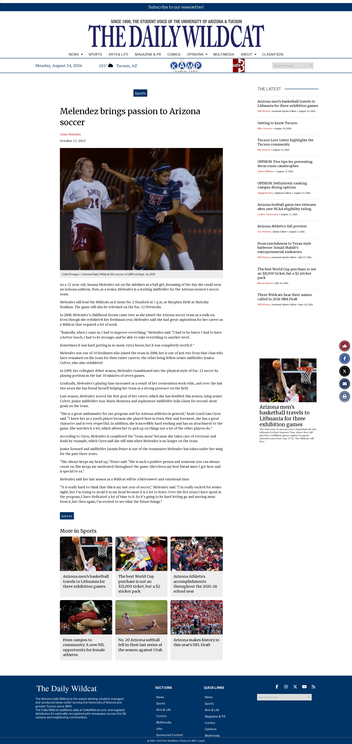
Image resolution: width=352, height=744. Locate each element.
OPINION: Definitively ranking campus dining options (282, 185)
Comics (173, 54)
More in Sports (78, 531)
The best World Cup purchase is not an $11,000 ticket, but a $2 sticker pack (286, 273)
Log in (201, 740)
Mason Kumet (265, 283)
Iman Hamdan (70, 134)
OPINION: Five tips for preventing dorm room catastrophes (284, 164)
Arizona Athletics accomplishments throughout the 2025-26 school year (195, 584)
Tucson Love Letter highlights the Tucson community (285, 142)
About (246, 54)
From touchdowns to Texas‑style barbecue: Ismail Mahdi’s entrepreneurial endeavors (284, 247)
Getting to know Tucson (277, 123)
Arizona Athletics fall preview (282, 226)
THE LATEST (269, 89)
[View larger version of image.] (141, 209)
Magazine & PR (148, 54)
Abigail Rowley (265, 192)
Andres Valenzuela (267, 214)
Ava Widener (264, 231)
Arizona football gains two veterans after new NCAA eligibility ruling (286, 207)
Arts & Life (118, 54)
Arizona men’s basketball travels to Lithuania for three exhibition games (287, 103)
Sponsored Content (169, 735)
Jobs (159, 728)
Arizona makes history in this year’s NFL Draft (196, 642)
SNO (193, 740)
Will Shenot (263, 111)
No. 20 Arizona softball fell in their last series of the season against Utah (140, 645)
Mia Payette (263, 149)
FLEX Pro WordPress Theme (172, 740)
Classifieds (272, 54)
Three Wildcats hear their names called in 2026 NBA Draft (284, 297)
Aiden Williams (265, 171)
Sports (95, 54)
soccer (67, 515)
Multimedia (223, 54)
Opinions (195, 54)
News (74, 54)
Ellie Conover (264, 128)
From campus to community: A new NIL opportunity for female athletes (84, 647)
